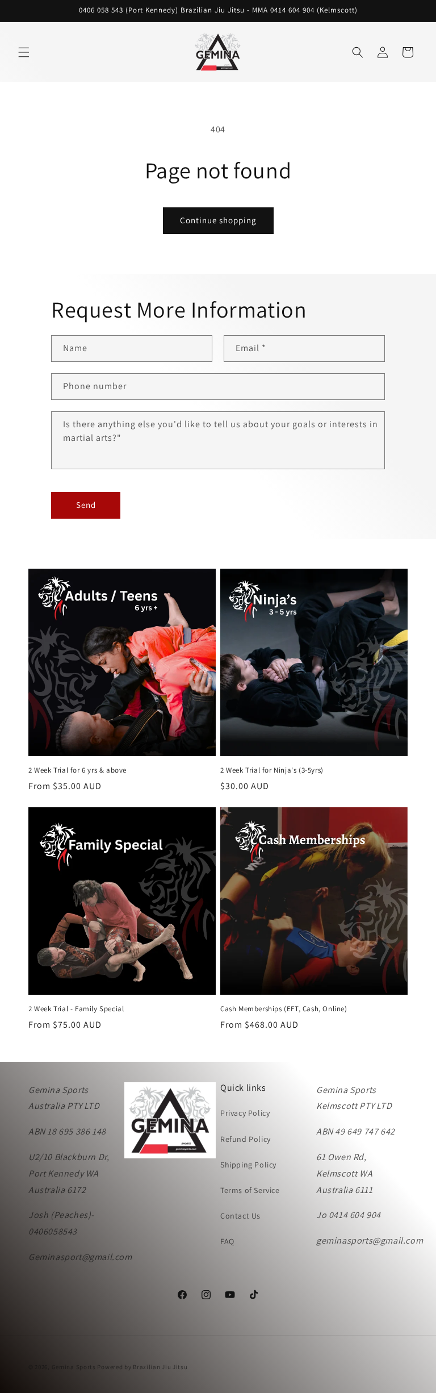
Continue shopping (218, 220)
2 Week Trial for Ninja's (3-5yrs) (272, 770)
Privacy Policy (245, 1113)
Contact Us (240, 1216)
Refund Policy (245, 1139)
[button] (23, 52)
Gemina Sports (74, 1367)
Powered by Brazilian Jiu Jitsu (142, 1367)
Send (86, 504)
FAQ (227, 1241)
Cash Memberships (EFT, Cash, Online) (283, 1009)
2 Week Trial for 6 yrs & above (77, 770)
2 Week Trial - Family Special (76, 1009)
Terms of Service (250, 1190)
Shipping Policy (248, 1165)
